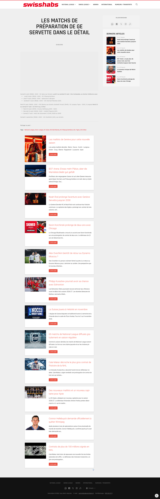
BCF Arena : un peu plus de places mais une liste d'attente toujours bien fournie (126, 61)
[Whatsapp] (112, 24)
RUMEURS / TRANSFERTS (102, 483)
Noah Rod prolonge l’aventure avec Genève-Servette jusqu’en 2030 (126, 42)
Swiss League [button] (84, 4)
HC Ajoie (46, 130)
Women (95, 4)
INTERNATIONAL (87, 483)
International (106, 4)
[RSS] (130, 24)
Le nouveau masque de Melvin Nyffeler (126, 71)
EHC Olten (83, 130)
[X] (121, 24)
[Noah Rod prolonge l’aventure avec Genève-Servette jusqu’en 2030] (111, 41)
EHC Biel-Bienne (55, 130)
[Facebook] (117, 24)
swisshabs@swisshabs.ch (86, 493)
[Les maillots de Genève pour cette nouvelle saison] (111, 50)
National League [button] (68, 4)
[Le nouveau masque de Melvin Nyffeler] (111, 70)
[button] (137, 4)
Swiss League (39, 130)
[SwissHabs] (40, 4)
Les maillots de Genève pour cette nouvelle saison (125, 51)
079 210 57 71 (108, 493)
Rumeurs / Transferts (123, 4)
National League (30, 130)
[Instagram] (126, 24)
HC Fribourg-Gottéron (66, 130)
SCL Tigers (76, 130)
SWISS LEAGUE (68, 483)
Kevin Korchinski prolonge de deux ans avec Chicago (126, 80)
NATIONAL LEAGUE (55, 483)
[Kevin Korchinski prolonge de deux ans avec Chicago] (111, 79)
